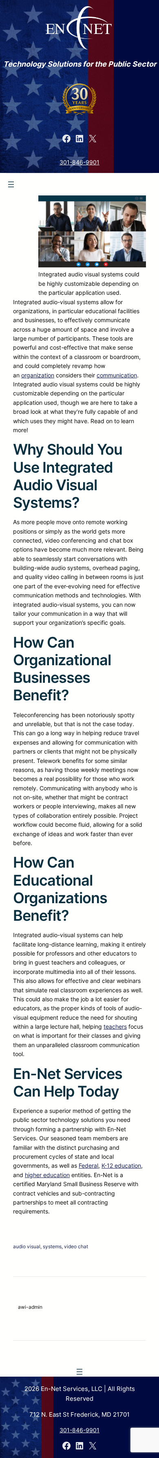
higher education (47, 1174)
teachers (115, 1026)
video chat (76, 1246)
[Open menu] (11, 184)
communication (117, 375)
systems (52, 1246)
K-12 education (121, 1165)
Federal (88, 1165)
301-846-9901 (79, 162)
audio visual (26, 1246)
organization (37, 375)
